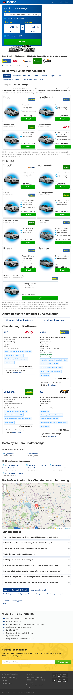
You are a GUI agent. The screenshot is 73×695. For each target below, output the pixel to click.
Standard (26, 76)
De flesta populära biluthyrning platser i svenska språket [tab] (23, 594)
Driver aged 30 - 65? (14, 36)
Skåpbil (52, 76)
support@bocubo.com (34, 677)
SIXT (42, 392)
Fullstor (44, 76)
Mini (41, 80)
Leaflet (58, 528)
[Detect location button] (39, 14)
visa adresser (16, 373)
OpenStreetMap (66, 528)
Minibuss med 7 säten (11, 80)
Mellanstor (17, 76)
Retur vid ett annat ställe (15, 18)
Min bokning (64, 2)
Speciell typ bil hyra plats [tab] (56, 594)
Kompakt (7, 76)
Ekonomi (36, 76)
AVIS (6, 332)
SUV (59, 76)
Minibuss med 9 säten (29, 80)
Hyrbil (28, 119)
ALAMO (43, 332)
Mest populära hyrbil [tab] (38, 590)
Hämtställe (7, 11)
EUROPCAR (9, 392)
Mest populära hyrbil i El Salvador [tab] (16, 590)
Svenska (53, 2)
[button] (36, 528)
